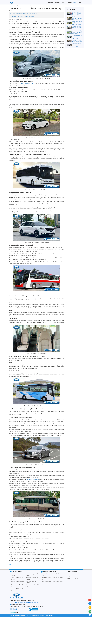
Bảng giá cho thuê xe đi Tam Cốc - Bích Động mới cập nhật (77, 45)
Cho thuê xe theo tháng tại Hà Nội (32, 585)
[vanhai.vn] (33, 609)
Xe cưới (68, 576)
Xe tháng (77, 574)
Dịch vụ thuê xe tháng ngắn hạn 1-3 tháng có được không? (77, 32)
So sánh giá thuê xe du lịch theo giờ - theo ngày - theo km (22, 16)
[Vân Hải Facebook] (14, 609)
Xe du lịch (77, 576)
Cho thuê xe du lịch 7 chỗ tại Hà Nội (32, 574)
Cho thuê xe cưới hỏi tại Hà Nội (17, 585)
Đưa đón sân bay (57, 574)
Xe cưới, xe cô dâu (46, 581)
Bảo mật (51, 615)
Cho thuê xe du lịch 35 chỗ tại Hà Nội (17, 582)
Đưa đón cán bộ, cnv (58, 577)
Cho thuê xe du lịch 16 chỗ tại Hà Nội (17, 578)
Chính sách (45, 615)
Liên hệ (76, 578)
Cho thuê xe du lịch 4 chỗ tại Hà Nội (17, 574)
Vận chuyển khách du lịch (46, 574)
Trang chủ (68, 574)
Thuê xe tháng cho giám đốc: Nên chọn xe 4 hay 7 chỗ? (77, 18)
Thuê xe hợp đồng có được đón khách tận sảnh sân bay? (77, 37)
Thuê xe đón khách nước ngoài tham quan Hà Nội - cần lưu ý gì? (23, 13)
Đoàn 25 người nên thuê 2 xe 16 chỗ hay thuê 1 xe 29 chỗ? (76, 13)
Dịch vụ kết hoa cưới (58, 581)
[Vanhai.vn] (11, 3)
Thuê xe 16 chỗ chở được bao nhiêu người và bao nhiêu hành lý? (77, 28)
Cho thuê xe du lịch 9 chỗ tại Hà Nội (17, 589)
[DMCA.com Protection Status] (14, 612)
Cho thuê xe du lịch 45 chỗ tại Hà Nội (32, 582)
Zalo (90, 603)
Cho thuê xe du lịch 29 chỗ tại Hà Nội (32, 578)
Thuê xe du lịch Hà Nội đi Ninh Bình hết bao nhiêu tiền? (21, 15)
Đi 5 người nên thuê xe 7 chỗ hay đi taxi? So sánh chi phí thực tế (77, 23)
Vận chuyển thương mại (46, 578)
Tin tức (68, 578)
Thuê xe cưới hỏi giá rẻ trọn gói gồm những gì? (77, 41)
